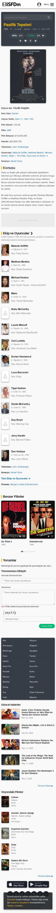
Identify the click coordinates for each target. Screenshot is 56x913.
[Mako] (5, 297)
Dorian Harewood (21, 356)
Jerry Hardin (18, 435)
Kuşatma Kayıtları (20, 828)
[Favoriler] (25, 41)
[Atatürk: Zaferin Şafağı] (5, 817)
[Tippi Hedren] (5, 392)
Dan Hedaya (18, 451)
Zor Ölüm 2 (6, 541)
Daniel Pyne (16, 160)
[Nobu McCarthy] (5, 313)
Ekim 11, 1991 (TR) (41, 29)
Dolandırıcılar (36, 541)
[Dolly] (5, 849)
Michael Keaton (20, 277)
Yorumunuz (5, 587)
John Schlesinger (20, 146)
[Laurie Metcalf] (5, 328)
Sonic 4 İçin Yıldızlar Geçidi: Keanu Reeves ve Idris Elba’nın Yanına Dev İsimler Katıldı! (37, 712)
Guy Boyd (17, 419)
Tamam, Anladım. (15, 905)
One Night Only (17, 863)
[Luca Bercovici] (5, 376)
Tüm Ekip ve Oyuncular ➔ (15, 478)
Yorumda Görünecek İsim (11, 575)
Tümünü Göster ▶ (45, 785)
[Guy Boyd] (5, 423)
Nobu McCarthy (20, 309)
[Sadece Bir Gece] (5, 864)
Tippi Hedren (18, 388)
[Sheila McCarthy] (5, 408)
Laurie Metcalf (19, 325)
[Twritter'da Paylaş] (35, 41)
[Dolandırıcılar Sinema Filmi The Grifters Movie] (42, 520)
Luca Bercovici (19, 372)
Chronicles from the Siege (22, 831)
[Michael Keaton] (5, 281)
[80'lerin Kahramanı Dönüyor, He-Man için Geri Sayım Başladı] (10, 744)
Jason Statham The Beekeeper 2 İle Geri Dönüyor (38, 772)
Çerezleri (11, 899)
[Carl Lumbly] (5, 344)
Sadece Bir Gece (19, 860)
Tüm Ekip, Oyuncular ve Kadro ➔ (32, 155)
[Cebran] (5, 801)
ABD (9, 130)
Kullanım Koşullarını (20, 902)
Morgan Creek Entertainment (24, 484)
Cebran (14, 797)
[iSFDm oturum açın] (39, 4)
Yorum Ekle (47, 626)
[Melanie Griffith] (5, 249)
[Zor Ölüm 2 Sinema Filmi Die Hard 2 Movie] (14, 520)
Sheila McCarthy (20, 404)
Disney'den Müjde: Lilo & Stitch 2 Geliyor (38, 726)
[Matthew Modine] (5, 265)
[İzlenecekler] (20, 41)
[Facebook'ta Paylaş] (30, 41)
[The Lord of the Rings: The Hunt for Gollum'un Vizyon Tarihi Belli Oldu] (10, 759)
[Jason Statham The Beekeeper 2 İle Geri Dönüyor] (10, 775)
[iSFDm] (11, 4)
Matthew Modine (36, 152)
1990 (3, 544)
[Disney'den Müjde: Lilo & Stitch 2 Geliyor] (10, 729)
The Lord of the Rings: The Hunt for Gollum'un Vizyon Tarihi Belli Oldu (37, 758)
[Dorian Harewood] (5, 360)
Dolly (13, 844)
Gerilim (27, 29)
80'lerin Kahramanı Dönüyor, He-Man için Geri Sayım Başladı (37, 741)
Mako (11, 155)
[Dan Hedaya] (5, 455)
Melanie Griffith (20, 152)
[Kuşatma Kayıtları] (5, 833)
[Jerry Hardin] (5, 439)
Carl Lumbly (18, 340)
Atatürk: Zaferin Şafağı (22, 813)
